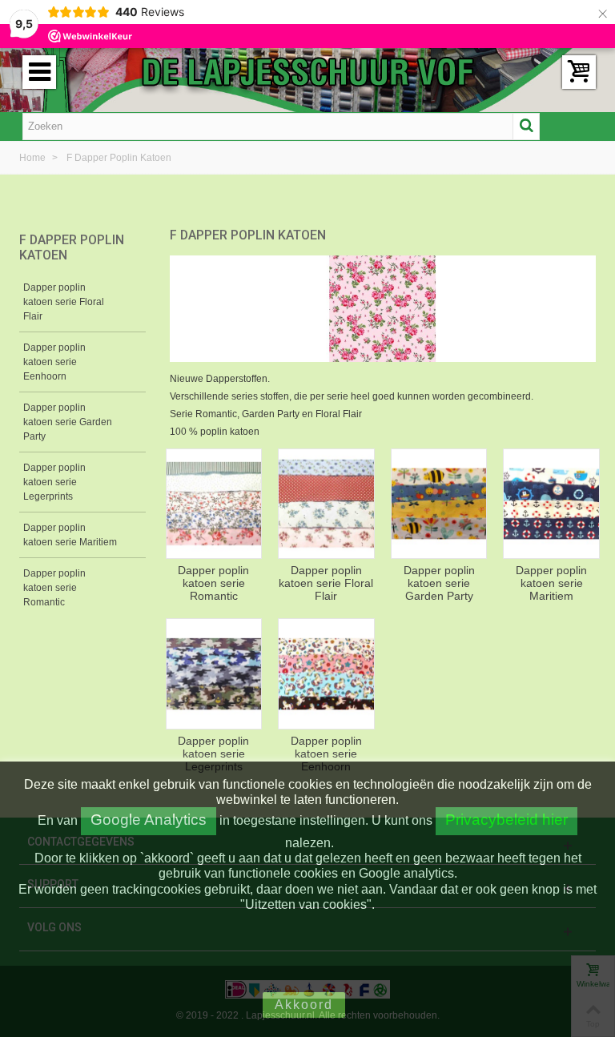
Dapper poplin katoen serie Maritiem (70, 535)
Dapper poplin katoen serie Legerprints (54, 482)
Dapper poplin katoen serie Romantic (54, 588)
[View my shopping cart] (579, 72)
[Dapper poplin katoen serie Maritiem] (551, 503)
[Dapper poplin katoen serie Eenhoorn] (326, 673)
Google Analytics (148, 819)
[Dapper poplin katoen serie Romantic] (214, 503)
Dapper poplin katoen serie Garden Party (67, 422)
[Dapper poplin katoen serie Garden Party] (439, 503)
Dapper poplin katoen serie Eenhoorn (54, 362)
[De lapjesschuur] (307, 71)
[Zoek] (526, 126)
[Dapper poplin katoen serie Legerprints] (214, 673)
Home (33, 157)
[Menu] (39, 72)
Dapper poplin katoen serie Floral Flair (63, 302)
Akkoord (304, 1004)
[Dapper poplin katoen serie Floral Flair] (326, 503)
